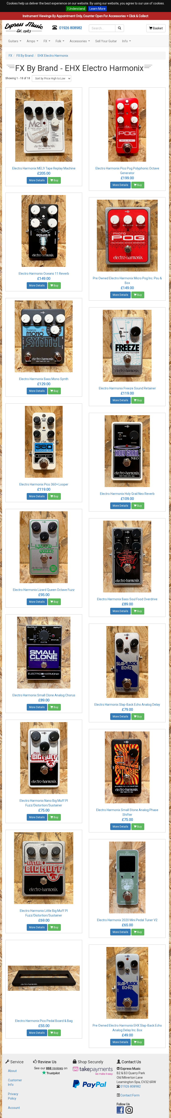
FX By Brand (24, 55)
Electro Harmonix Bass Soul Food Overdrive (127, 599)
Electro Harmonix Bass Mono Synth (43, 379)
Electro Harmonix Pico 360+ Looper (43, 484)
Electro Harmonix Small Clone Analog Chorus (43, 695)
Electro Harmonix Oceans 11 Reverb (44, 273)
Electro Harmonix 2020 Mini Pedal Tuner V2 (127, 920)
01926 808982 (70, 28)
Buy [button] (55, 180)
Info (127, 42)
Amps (33, 42)
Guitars (15, 42)
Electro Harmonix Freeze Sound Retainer (127, 388)
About (12, 1071)
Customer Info (15, 1082)
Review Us (47, 1062)
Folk (60, 42)
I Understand (76, 8)
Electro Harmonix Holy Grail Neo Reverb (127, 494)
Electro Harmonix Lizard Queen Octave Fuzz (44, 590)
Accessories (80, 42)
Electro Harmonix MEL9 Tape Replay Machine (43, 168)
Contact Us (131, 1062)
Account (14, 1108)
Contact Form (130, 1095)
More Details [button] (37, 180)
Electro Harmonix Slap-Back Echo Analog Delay (127, 704)
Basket (157, 28)
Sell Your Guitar (106, 41)
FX (47, 42)
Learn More (98, 8)
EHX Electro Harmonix (53, 55)
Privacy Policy (13, 1096)
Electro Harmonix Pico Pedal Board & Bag (44, 1021)
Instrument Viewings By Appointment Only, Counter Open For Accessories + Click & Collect (85, 16)
